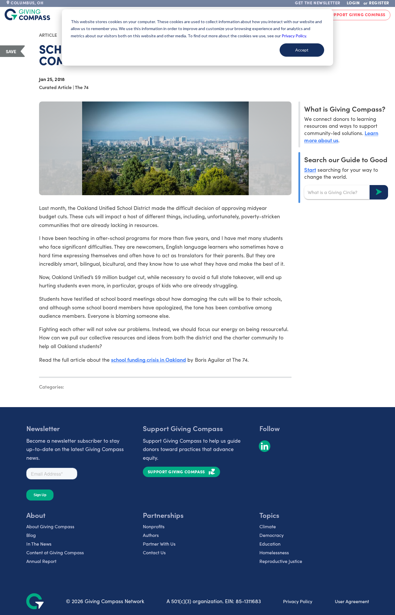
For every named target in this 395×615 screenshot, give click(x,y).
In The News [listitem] (38, 544)
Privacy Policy (297, 601)
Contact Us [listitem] (154, 552)
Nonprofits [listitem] (154, 526)
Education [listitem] (269, 544)
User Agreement (352, 601)
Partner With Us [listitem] (159, 544)
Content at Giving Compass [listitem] (55, 552)
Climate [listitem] (267, 526)
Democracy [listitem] (271, 535)
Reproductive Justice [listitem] (280, 561)
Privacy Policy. (294, 35)
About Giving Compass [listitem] (50, 526)
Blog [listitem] (31, 535)
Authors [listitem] (151, 535)
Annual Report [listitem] (41, 561)
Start (310, 169)
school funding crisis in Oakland (148, 359)
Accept (302, 49)
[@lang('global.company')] (27, 14)
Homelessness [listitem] (274, 552)
